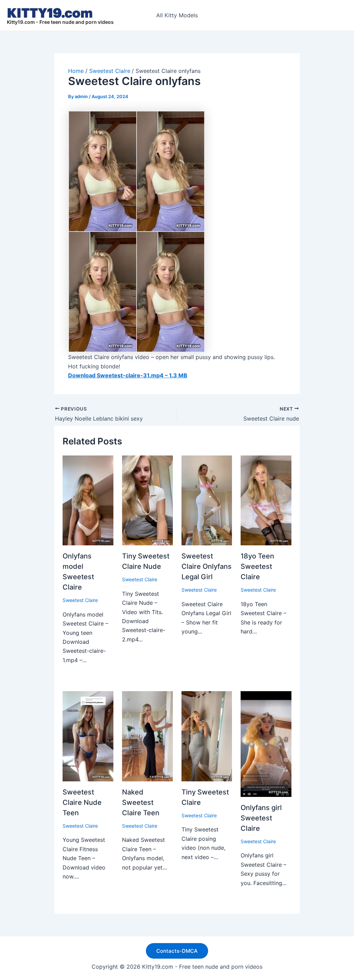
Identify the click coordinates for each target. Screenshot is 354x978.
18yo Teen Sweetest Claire (257, 566)
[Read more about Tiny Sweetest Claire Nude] (147, 499)
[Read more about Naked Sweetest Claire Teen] (147, 735)
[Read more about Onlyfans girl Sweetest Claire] (266, 743)
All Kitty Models (177, 15)
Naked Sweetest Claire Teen (140, 802)
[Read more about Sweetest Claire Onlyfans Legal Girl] (206, 499)
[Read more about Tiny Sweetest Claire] (206, 735)
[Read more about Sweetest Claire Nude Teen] (88, 735)
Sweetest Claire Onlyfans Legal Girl (206, 566)
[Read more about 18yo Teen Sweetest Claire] (266, 499)
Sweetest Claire (80, 600)
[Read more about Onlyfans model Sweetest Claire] (88, 499)
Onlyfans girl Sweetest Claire (261, 818)
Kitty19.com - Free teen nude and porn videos (60, 22)
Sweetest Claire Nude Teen (82, 802)
